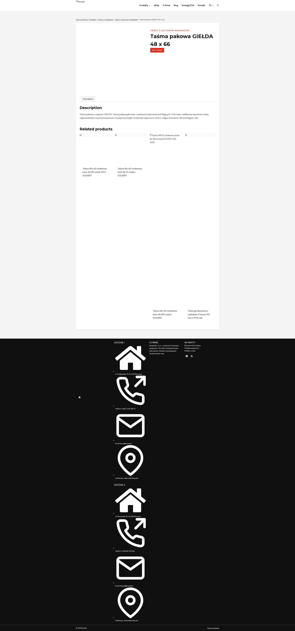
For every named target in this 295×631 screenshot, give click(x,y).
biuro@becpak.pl (125, 443)
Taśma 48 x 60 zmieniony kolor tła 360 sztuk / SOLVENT (165, 314)
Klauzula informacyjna (192, 345)
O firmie (166, 5)
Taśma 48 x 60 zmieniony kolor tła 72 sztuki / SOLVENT (130, 172)
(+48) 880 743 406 (128, 551)
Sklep (156, 5)
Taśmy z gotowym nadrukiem (169, 30)
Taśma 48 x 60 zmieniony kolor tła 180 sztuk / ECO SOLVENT (95, 172)
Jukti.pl (216, 628)
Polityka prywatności (191, 348)
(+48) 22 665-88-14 (128, 409)
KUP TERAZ (157, 50)
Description (88, 99)
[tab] (88, 98)
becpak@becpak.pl (126, 586)
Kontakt (201, 5)
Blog (176, 5)
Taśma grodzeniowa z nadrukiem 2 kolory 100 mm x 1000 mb (199, 314)
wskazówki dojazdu (131, 478)
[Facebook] (186, 356)
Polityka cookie (189, 351)
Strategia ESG (187, 5)
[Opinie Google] (192, 356)
